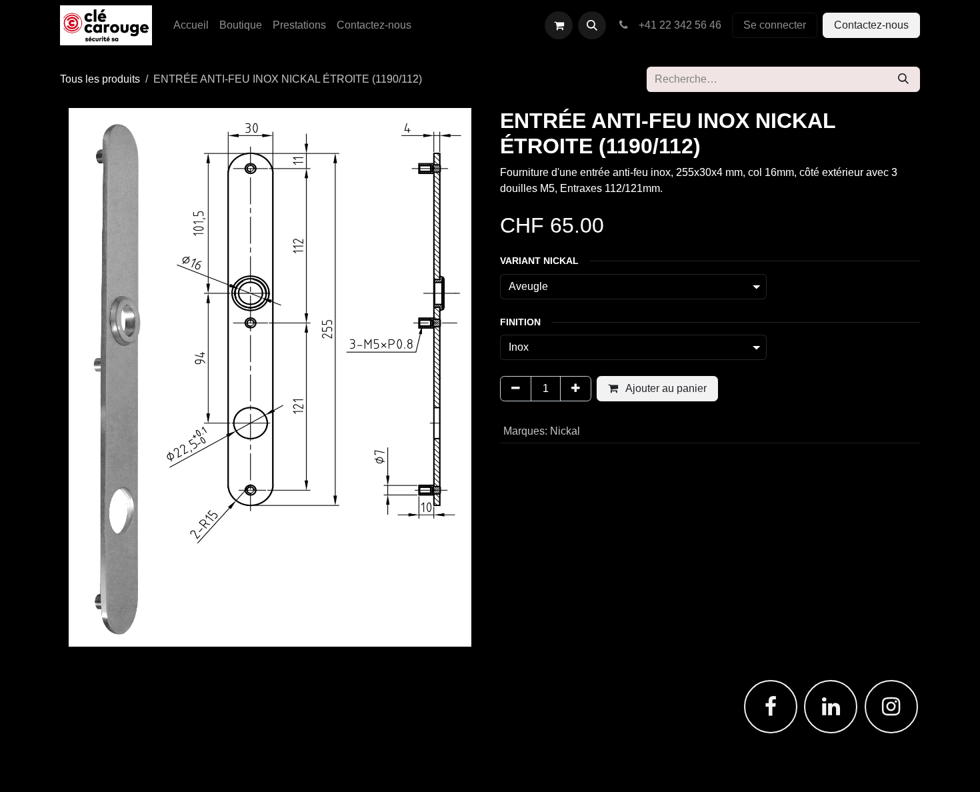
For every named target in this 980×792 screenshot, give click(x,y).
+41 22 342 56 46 (677, 25)
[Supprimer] (515, 388)
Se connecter (774, 25)
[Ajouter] (575, 388)
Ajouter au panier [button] (665, 388)
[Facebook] (770, 706)
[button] (592, 25)
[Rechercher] (903, 79)
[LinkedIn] (830, 706)
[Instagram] (891, 706)
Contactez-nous (871, 25)
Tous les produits (100, 79)
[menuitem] (191, 25)
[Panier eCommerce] (559, 25)
